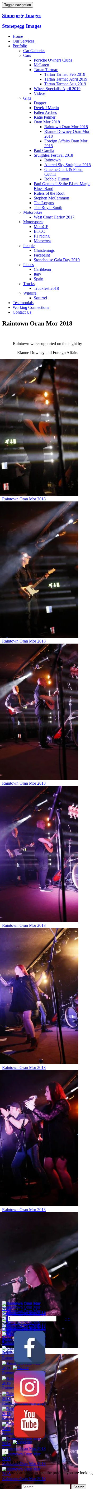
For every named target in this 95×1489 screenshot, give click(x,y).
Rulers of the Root (49, 193)
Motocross (42, 241)
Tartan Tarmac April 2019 (65, 79)
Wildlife (29, 293)
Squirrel (40, 298)
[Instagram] (29, 1402)
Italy (37, 274)
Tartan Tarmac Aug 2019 (65, 84)
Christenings (44, 250)
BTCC (39, 231)
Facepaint (42, 255)
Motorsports (33, 222)
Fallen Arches (45, 112)
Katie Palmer (44, 117)
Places (28, 264)
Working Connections (31, 307)
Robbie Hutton (56, 179)
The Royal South (48, 207)
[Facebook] (29, 1363)
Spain (38, 279)
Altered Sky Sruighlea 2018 (67, 164)
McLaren (41, 65)
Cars (27, 55)
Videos (39, 93)
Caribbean (42, 269)
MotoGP (41, 226)
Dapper (40, 103)
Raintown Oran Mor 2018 (66, 126)
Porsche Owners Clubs (53, 60)
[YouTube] (29, 1437)
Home (18, 36)
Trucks (29, 283)
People (29, 245)
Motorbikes (32, 212)
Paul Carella (44, 150)
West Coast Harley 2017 (54, 217)
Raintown (52, 160)
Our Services (23, 41)
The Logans (44, 203)
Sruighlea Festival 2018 (53, 155)
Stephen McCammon (51, 198)
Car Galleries (34, 50)
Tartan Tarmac (46, 69)
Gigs (27, 98)
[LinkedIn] (22, 1442)
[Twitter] (21, 1367)
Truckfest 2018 (46, 288)
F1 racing (42, 236)
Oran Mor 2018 (47, 122)
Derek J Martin (46, 107)
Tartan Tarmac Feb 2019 (64, 74)
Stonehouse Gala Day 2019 (57, 260)
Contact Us (22, 312)
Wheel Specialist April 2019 (57, 88)
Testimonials (23, 302)
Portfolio (20, 46)
